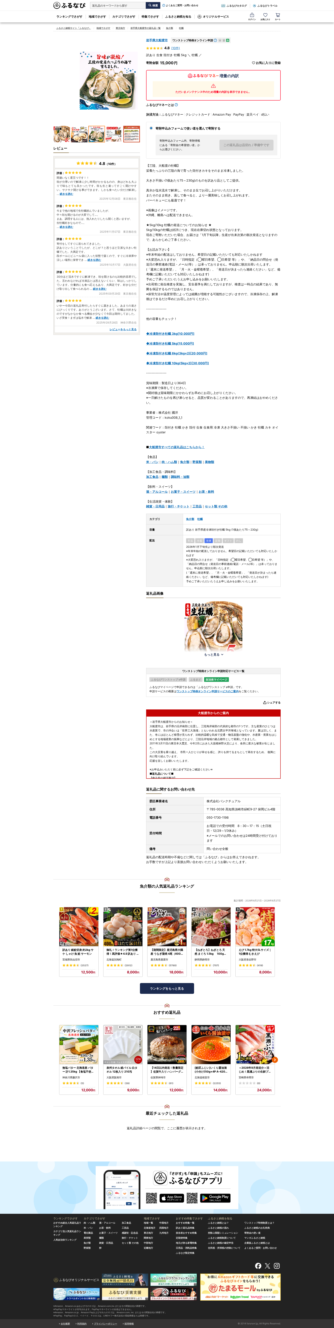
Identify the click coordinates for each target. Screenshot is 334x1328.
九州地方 (164, 1232)
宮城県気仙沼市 (71, 959)
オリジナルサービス (216, 16)
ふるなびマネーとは (160, 105)
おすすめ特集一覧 (185, 1222)
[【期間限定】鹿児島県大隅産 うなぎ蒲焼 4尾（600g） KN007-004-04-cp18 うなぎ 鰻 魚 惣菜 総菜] (167, 926)
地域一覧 (148, 1222)
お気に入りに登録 (268, 63)
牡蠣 (181, 28)
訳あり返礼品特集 (185, 1227)
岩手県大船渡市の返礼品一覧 (145, 28)
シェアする (274, 702)
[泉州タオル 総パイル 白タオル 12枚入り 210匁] (122, 1044)
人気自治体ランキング (65, 1239)
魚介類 (169, 28)
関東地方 (148, 1237)
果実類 (87, 1237)
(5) (82, 1083)
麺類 (165, 477)
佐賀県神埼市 (158, 1077)
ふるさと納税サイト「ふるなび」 (73, 28)
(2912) (128, 965)
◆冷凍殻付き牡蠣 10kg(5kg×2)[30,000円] (177, 363)
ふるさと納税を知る (178, 16)
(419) (260, 965)
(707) (216, 965)
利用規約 (82, 1323)
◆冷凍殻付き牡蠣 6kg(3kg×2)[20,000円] (176, 353)
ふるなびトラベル (267, 5)
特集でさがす (150, 16)
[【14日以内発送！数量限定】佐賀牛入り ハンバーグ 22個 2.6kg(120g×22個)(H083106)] (167, 1044)
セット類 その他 (216, 506)
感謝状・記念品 (130, 1232)
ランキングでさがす (69, 16)
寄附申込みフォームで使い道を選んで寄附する (188, 128)
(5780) (173, 965)
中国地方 (164, 1222)
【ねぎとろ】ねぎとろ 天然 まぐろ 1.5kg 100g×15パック (211, 951)
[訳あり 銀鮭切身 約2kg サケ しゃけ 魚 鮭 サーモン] (78, 926)
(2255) (217, 1083)
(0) (258, 1083)
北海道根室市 (202, 1077)
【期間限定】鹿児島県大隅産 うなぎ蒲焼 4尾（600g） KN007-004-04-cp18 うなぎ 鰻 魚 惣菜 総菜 (167, 951)
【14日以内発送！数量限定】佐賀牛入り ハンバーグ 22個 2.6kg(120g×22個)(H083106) (167, 1069)
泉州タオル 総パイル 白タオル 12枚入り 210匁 (122, 1069)
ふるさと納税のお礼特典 (257, 1227)
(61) (171, 1083)
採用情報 (129, 1323)
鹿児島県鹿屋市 (159, 959)
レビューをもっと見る (123, 329)
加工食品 (152, 477)
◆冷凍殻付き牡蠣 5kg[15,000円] (170, 343)
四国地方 (164, 1227)
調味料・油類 (180, 477)
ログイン (252, 19)
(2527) (85, 965)
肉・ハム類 (169, 462)
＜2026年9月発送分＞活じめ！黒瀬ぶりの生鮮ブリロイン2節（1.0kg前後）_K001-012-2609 (255, 1069)
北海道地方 (149, 1227)
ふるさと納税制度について (222, 1237)
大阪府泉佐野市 (247, 959)
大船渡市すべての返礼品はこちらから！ (177, 447)
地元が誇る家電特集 (186, 1242)
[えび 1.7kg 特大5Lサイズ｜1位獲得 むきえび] (255, 926)
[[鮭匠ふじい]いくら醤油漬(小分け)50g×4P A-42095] (211, 1044)
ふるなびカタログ (237, 5)
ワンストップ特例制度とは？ (259, 1222)
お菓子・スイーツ (183, 492)
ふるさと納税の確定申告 (220, 1242)
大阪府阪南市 (114, 1077)
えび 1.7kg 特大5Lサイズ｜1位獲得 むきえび (255, 951)
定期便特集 (181, 1237)
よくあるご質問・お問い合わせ (182, 5)
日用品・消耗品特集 (186, 1247)
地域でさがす (97, 16)
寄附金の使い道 (252, 1232)
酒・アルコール (157, 492)
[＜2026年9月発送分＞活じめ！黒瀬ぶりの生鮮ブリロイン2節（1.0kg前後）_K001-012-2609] (255, 1044)
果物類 (209, 462)
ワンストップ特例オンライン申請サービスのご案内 (207, 691)
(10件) (175, 48)
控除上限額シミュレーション (223, 1232)
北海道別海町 (114, 959)
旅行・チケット (178, 506)
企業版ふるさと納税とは (257, 1242)
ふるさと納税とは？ (218, 1222)
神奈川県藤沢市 (71, 1077)
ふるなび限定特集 (185, 1252)
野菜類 (197, 462)
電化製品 (88, 1232)
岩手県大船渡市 (157, 40)
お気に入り (265, 19)
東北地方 (120, 28)
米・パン (152, 462)
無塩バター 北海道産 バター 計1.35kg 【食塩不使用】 (78, 1069)
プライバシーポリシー (105, 1323)
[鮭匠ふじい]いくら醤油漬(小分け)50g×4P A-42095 (211, 1069)
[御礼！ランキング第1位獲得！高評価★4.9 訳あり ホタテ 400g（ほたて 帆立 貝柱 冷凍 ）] (122, 926)
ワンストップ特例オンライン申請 (192, 40)
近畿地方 (148, 1247)
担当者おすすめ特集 (186, 1232)
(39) (127, 1083)
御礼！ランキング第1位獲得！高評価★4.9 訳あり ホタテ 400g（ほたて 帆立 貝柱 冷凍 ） (123, 951)
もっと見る (212, 654)
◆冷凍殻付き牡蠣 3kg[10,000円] (170, 334)
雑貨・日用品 (155, 506)
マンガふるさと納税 (254, 1237)
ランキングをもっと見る (167, 988)
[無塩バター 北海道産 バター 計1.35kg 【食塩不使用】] (78, 1044)
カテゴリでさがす (123, 16)
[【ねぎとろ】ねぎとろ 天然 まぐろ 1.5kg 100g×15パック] (211, 926)
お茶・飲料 (206, 492)
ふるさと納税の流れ (218, 1227)
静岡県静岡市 (202, 959)
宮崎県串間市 (246, 1077)
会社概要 (65, 1323)
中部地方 (148, 1242)
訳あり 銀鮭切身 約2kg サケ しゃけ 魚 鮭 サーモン (78, 951)
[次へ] (275, 1060)
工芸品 (197, 506)
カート (278, 19)
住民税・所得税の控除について (224, 1247)
